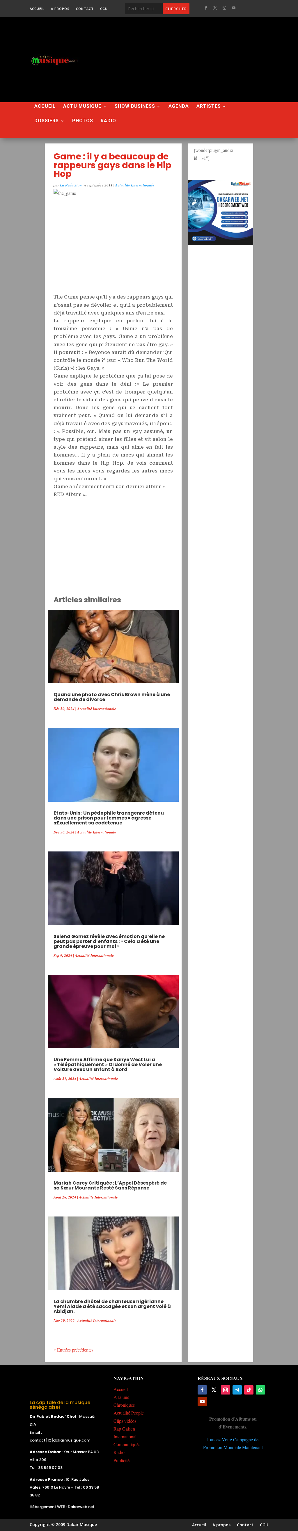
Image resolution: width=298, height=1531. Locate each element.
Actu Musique (82, 106)
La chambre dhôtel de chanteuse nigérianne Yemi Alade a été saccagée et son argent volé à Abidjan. (112, 1306)
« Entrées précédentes (73, 1350)
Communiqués (126, 1444)
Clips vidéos (124, 1421)
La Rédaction (71, 185)
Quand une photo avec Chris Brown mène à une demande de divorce (112, 697)
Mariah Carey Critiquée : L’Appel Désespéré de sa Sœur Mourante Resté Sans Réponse (110, 1185)
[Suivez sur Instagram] (224, 7)
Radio (108, 121)
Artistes (208, 106)
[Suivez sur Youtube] (233, 7)
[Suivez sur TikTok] (248, 1390)
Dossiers (46, 121)
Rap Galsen (124, 1429)
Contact (85, 9)
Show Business (135, 106)
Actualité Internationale (134, 185)
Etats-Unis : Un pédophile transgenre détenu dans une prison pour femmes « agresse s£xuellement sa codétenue (109, 818)
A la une (121, 1397)
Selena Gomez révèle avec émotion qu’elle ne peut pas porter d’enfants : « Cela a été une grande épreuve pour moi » (109, 941)
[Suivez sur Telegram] (237, 1390)
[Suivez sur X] (215, 7)
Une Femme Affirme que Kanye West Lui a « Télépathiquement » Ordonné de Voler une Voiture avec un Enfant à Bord (108, 1064)
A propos (60, 9)
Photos (82, 121)
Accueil (37, 9)
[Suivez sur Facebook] (205, 7)
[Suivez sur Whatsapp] (260, 1390)
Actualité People (128, 1413)
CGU (104, 9)
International (124, 1436)
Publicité (121, 1460)
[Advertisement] (195, 59)
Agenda (178, 106)
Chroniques (124, 1405)
